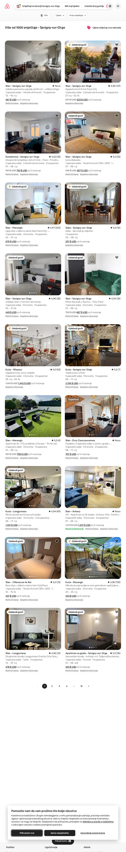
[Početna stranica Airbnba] (7, 6)
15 (81, 686)
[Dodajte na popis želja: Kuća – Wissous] (56, 328)
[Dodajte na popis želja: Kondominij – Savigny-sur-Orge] (56, 115)
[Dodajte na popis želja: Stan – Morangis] (56, 186)
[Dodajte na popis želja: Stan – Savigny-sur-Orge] (56, 44)
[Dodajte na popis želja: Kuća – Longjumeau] (56, 470)
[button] (11, 99)
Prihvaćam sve (27, 833)
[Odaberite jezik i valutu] (110, 6)
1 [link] (44, 686)
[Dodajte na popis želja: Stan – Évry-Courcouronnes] (116, 399)
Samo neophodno (60, 833)
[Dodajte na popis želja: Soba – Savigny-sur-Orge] (116, 186)
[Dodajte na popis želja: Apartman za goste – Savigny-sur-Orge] (116, 611)
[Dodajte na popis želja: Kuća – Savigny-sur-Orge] (116, 328)
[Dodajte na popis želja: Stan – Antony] (116, 470)
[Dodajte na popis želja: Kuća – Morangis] (116, 541)
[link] (37, 686)
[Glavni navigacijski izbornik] (118, 6)
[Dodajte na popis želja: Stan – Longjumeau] (56, 611)
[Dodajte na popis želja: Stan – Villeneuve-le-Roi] (56, 541)
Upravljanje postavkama (92, 833)
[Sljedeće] (88, 686)
